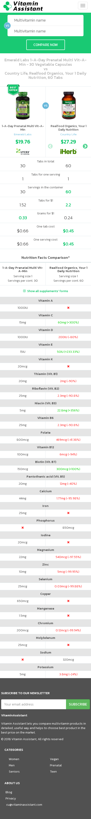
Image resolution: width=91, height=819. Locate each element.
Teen (53, 771)
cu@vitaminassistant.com (24, 804)
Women (14, 759)
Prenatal (56, 765)
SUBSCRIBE (78, 704)
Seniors (14, 771)
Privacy (11, 798)
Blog (9, 792)
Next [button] (85, 145)
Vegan (54, 759)
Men (12, 765)
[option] (22, 146)
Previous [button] (50, 145)
